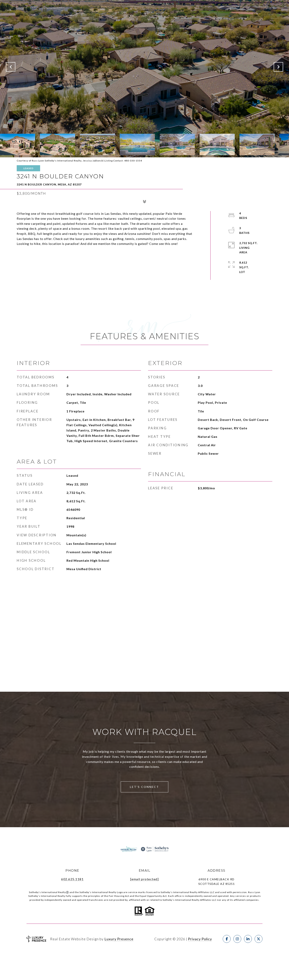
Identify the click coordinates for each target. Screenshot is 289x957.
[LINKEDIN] (248, 939)
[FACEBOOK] (227, 939)
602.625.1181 (72, 879)
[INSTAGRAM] (237, 939)
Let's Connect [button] (144, 786)
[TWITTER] (258, 939)
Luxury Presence (118, 939)
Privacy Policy (200, 939)
